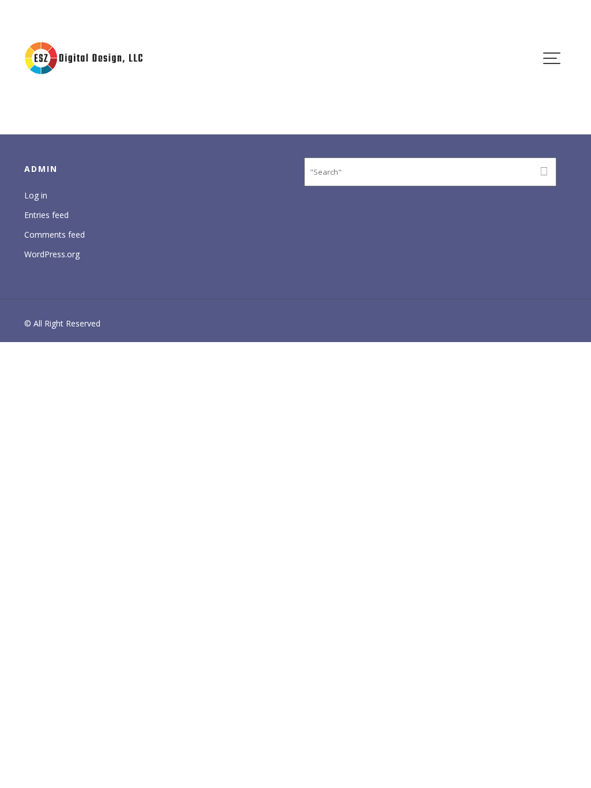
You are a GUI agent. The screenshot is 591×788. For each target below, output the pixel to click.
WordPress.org (52, 254)
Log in (35, 195)
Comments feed (54, 234)
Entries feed (46, 214)
